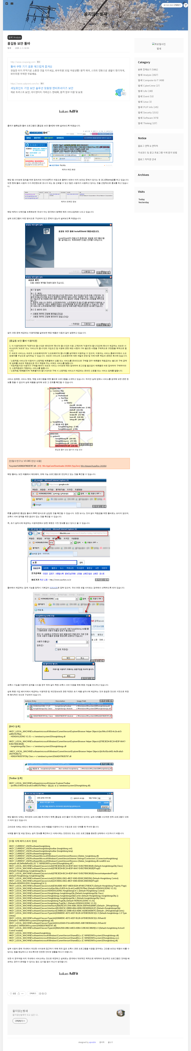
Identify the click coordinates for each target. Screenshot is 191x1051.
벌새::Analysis (148, 74)
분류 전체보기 (148, 69)
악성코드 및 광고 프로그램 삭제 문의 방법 (157, 152)
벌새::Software (148, 117)
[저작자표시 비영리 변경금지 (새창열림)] (43, 993)
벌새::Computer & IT (151, 80)
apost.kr (92, 1042)
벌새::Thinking (147, 123)
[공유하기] (19, 993)
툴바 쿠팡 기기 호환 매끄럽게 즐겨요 (31, 66)
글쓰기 (110, 1042)
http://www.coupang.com (23, 62)
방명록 (105, 24)
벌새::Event (146, 96)
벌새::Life (145, 90)
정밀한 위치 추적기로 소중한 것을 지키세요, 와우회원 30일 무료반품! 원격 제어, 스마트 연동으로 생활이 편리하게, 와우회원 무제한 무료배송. (68, 72)
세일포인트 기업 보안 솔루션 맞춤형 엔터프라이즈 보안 (42, 88)
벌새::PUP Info (148, 107)
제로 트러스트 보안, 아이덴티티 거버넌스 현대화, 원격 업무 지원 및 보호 (47, 92)
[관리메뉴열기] (186, 5)
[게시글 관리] (22, 993)
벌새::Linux (145, 101)
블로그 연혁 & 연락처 (148, 145)
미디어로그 (93, 24)
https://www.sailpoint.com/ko (25, 83)
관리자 (101, 1042)
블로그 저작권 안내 (147, 159)
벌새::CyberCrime (149, 85)
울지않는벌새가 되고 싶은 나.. (25, 1014)
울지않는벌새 (95, 14)
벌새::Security (148, 112)
